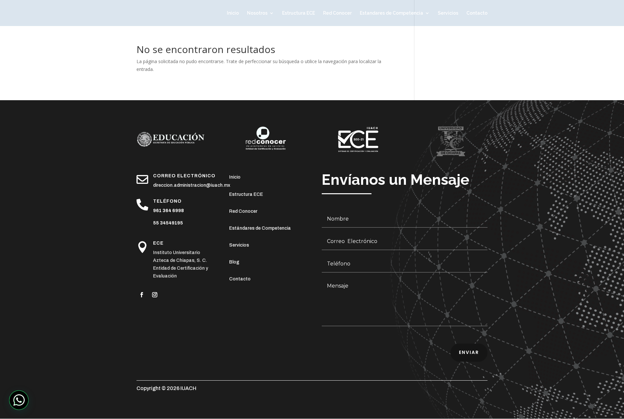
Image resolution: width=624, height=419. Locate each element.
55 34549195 (168, 223)
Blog (234, 262)
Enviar (469, 352)
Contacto (477, 13)
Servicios (448, 13)
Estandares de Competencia (391, 13)
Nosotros (257, 13)
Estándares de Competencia (260, 228)
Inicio (233, 13)
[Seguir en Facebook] (141, 295)
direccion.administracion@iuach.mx (191, 185)
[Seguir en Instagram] (155, 295)
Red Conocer (337, 13)
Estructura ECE (298, 13)
